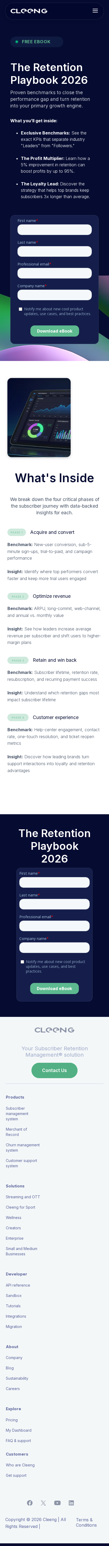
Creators (13, 1228)
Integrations (16, 1316)
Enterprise (15, 1238)
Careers (13, 1388)
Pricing (12, 1420)
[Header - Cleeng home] (29, 11)
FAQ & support (18, 1440)
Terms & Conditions (86, 1522)
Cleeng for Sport (20, 1207)
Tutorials (13, 1306)
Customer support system (21, 1163)
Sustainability (17, 1378)
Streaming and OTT (23, 1197)
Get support (16, 1475)
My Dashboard (18, 1430)
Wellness (13, 1217)
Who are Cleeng (20, 1465)
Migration (14, 1326)
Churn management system (23, 1147)
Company (14, 1357)
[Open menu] (95, 11)
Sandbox (14, 1295)
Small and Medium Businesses (21, 1251)
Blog (10, 1368)
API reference (18, 1285)
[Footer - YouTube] (61, 1503)
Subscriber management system (17, 1113)
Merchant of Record (16, 1132)
